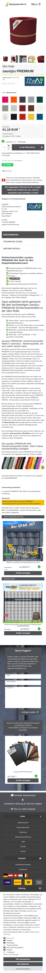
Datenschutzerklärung (23, 837)
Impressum (23, 832)
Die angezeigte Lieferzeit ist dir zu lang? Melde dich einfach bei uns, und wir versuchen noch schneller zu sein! (23, 190)
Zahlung (21, 888)
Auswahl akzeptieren (23, 969)
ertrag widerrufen (23, 827)
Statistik (9, 940)
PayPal (9, 950)
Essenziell (10, 938)
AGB (23, 842)
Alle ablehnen (23, 964)
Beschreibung (10, 235)
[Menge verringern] (8, 148)
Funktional (10, 952)
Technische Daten (12, 242)
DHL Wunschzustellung (15, 947)
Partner (23, 851)
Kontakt (23, 846)
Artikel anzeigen (23, 573)
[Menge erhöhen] (8, 145)
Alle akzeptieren (23, 959)
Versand (21, 858)
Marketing (10, 943)
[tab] (23, 234)
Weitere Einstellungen (11, 954)
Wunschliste (8, 171)
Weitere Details (11, 249)
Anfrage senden (29, 712)
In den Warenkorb (27, 147)
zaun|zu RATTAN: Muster (23, 772)
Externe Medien (12, 945)
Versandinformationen (30, 182)
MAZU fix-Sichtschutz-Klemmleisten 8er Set (23, 562)
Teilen (8, 165)
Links (22, 816)
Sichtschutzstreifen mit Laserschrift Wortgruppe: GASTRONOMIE (23, 625)
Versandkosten (18, 160)
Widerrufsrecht (23, 822)
